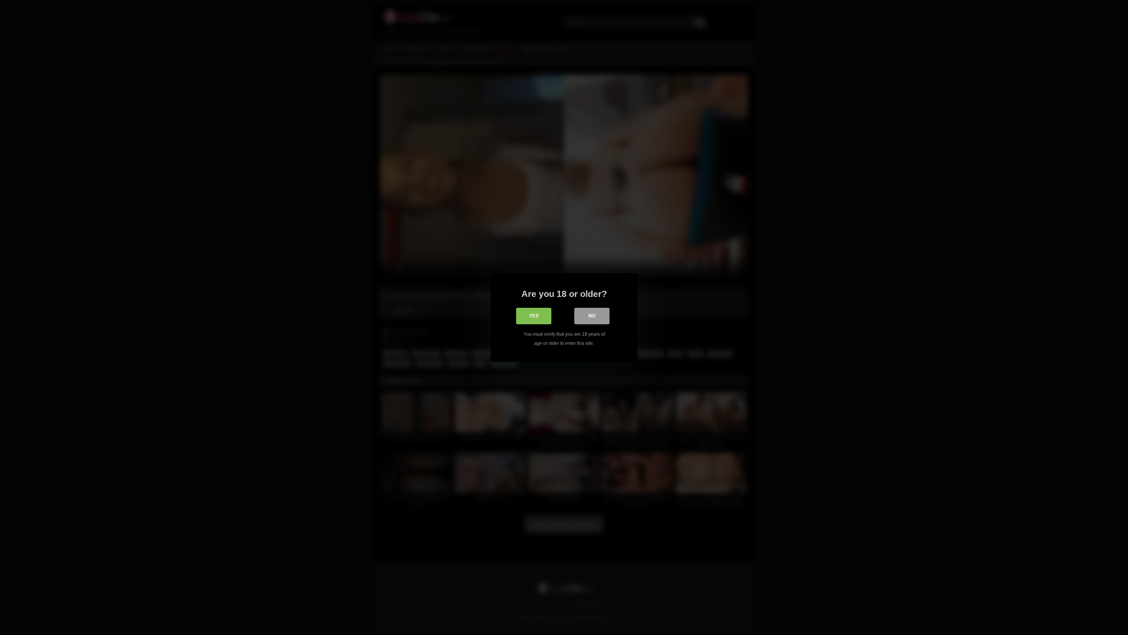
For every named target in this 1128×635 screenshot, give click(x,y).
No (591, 315)
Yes (534, 315)
